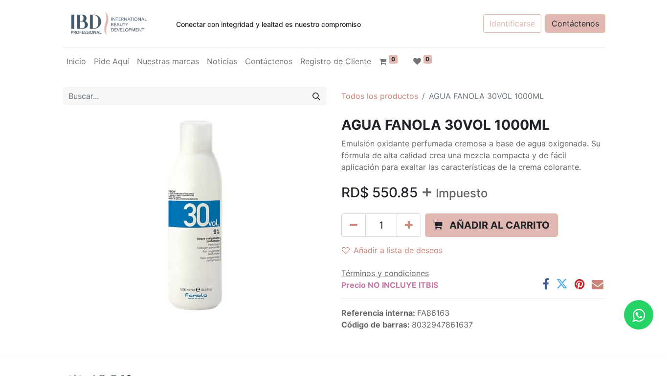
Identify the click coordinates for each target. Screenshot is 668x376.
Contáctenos (575, 23)
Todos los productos (379, 96)
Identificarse (512, 23)
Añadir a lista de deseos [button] (398, 250)
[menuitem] (76, 61)
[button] (491, 225)
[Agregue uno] (409, 225)
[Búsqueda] (316, 96)
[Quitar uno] (353, 225)
